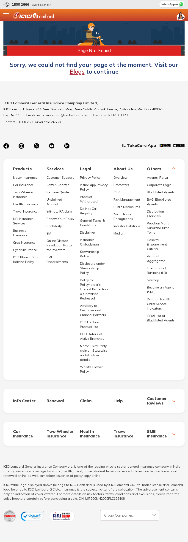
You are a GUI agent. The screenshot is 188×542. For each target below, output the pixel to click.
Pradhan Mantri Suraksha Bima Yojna (158, 228)
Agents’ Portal (158, 177)
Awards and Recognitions (123, 216)
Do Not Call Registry (88, 211)
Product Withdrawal (89, 199)
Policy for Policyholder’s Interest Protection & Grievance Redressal (94, 289)
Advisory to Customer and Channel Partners (93, 310)
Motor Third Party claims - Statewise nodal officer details (94, 353)
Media (118, 233)
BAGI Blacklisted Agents (159, 201)
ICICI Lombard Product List (90, 324)
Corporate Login (159, 185)
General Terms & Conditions (92, 222)
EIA (49, 233)
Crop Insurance (24, 242)
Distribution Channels (155, 213)
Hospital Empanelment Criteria (157, 244)
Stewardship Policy (89, 254)
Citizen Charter (58, 185)
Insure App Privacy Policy (94, 187)
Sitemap (153, 280)
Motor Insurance (25, 177)
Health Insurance (25, 204)
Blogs (77, 71)
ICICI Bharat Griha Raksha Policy (26, 259)
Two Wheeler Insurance (23, 194)
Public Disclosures (126, 207)
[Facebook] (6, 146)
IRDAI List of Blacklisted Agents (161, 318)
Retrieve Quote (58, 192)
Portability (54, 226)
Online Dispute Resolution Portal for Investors (59, 245)
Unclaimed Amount (54, 201)
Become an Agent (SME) (160, 289)
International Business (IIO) (157, 270)
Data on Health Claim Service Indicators (158, 303)
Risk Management (126, 199)
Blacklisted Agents (161, 192)
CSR (116, 192)
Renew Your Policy (60, 219)
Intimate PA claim (59, 211)
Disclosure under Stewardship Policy (92, 268)
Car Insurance (23, 185)
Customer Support (60, 177)
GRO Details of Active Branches (92, 336)
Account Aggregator (156, 258)
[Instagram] (21, 146)
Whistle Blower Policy (91, 369)
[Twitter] (36, 146)
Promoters (121, 185)
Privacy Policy (90, 177)
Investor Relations (126, 226)
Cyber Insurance (25, 250)
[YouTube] (51, 146)
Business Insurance (20, 233)
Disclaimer (87, 232)
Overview (120, 177)
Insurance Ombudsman (89, 242)
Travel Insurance (25, 211)
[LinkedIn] (66, 146)
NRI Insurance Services (23, 221)
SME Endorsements (57, 259)
